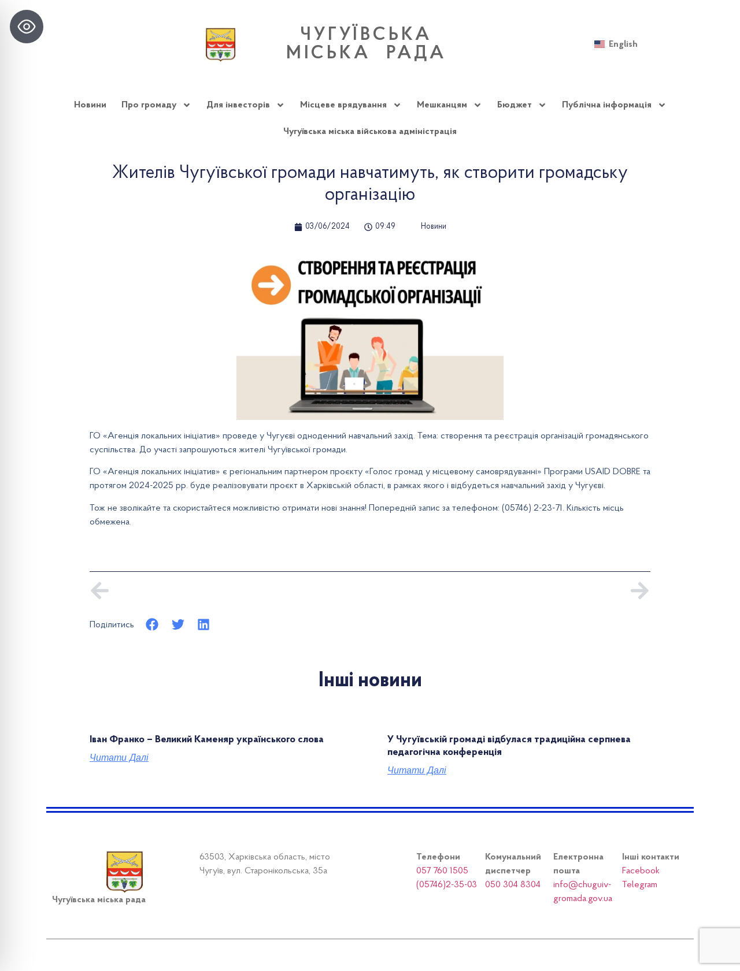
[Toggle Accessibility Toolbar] (27, 26)
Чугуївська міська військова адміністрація (370, 131)
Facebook (641, 871)
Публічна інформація (607, 105)
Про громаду (148, 105)
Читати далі (119, 757)
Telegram (639, 885)
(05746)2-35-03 (446, 885)
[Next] (510, 591)
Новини (90, 105)
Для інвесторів (238, 105)
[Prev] (230, 591)
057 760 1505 (442, 871)
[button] (152, 624)
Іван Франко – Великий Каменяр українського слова (207, 740)
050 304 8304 (513, 885)
